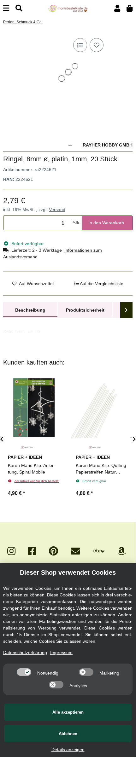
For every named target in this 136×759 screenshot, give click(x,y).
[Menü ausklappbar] (6, 8)
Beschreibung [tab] (30, 310)
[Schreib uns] (75, 551)
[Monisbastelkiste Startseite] (67, 7)
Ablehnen (68, 733)
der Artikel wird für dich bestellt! (37, 481)
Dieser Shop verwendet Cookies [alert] (68, 572)
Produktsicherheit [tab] (85, 310)
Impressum (61, 652)
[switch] (24, 672)
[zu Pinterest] (53, 551)
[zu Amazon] (121, 551)
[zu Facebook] (32, 551)
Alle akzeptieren (68, 712)
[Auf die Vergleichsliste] (80, 45)
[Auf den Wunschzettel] (96, 45)
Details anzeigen (68, 749)
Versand (57, 209)
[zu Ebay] (98, 551)
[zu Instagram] (11, 551)
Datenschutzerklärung (25, 652)
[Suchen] (18, 8)
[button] (117, 8)
